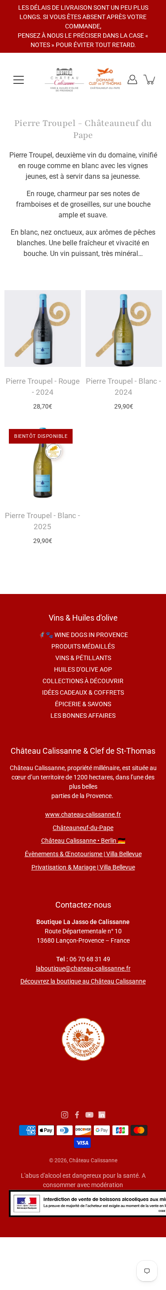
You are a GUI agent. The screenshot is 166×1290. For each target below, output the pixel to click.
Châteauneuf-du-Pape (83, 827)
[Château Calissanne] (83, 79)
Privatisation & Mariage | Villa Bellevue (83, 867)
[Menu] (18, 80)
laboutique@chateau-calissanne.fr (83, 968)
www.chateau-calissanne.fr (83, 814)
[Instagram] (65, 1114)
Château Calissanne (93, 1160)
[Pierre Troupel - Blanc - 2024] (123, 328)
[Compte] (132, 79)
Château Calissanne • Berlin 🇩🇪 (83, 840)
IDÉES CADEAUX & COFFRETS (83, 692)
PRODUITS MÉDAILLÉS (83, 646)
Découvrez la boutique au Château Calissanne (83, 981)
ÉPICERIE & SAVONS (83, 704)
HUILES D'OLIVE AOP (83, 669)
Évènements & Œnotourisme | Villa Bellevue (83, 853)
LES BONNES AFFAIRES (83, 715)
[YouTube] (89, 1114)
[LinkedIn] (102, 1114)
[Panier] (150, 79)
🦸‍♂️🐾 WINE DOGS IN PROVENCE (83, 634)
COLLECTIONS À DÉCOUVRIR (83, 680)
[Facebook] (77, 1114)
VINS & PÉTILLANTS (83, 657)
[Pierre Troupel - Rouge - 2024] (42, 328)
